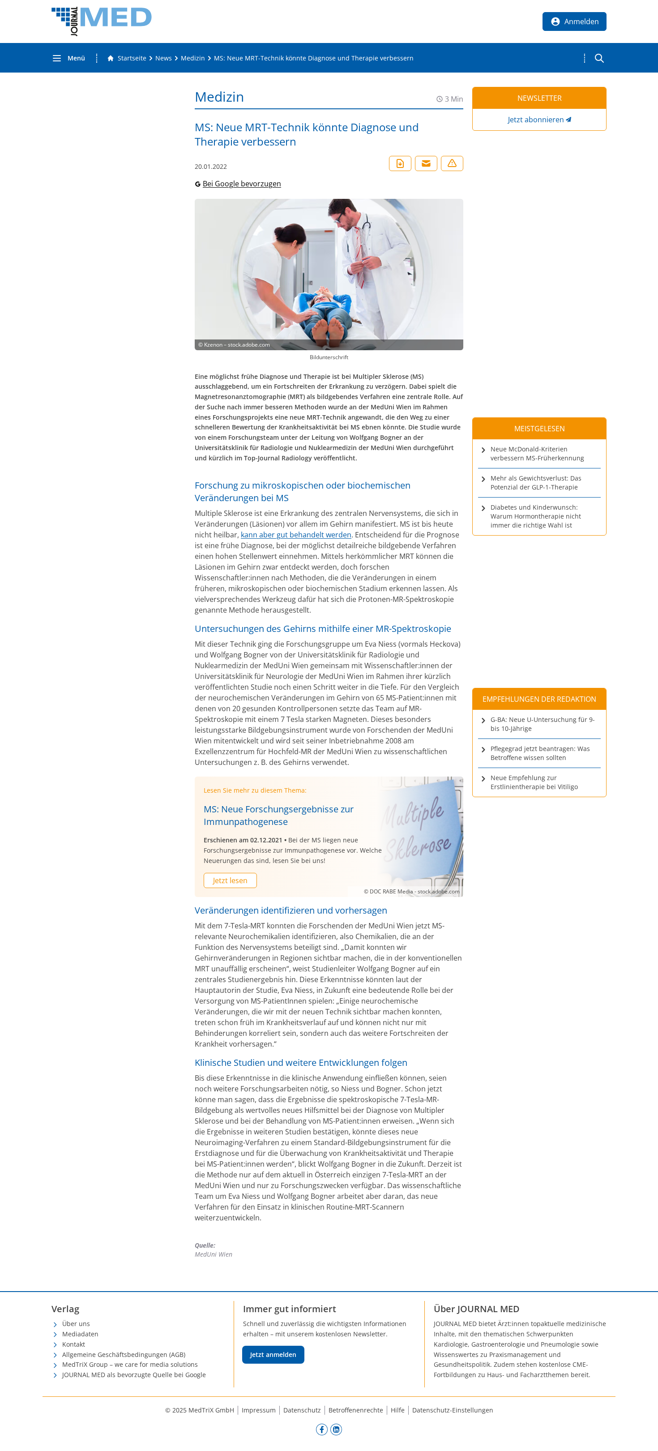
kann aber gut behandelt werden (296, 535)
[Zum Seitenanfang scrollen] (642, 1435)
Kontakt (73, 1344)
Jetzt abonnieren (536, 119)
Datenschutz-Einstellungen (452, 1410)
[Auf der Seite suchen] (599, 58)
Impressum (259, 1410)
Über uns (76, 1323)
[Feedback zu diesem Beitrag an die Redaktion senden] (452, 163)
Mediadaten (80, 1334)
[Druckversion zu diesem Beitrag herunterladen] (400, 163)
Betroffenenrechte (356, 1410)
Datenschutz (302, 1410)
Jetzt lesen (230, 880)
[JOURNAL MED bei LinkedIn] (336, 1429)
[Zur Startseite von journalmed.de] (101, 21)
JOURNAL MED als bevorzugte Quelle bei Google (134, 1374)
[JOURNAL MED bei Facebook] (322, 1429)
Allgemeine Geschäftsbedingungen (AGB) (123, 1354)
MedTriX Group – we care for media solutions (130, 1364)
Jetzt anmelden (273, 1354)
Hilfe (398, 1410)
